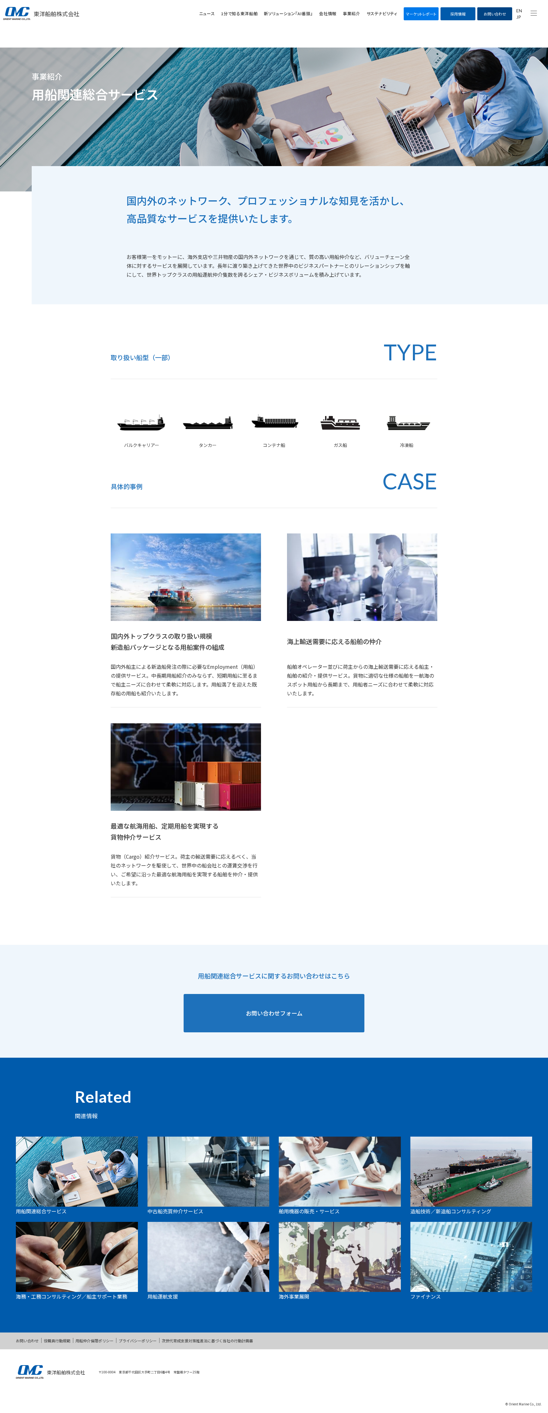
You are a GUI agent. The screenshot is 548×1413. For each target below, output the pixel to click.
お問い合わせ (27, 1340)
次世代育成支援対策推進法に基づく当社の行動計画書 (207, 1340)
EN (519, 10)
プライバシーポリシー (138, 1340)
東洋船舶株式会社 (56, 14)
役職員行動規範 (57, 1340)
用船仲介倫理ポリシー (94, 1340)
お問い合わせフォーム (274, 1013)
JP (518, 17)
